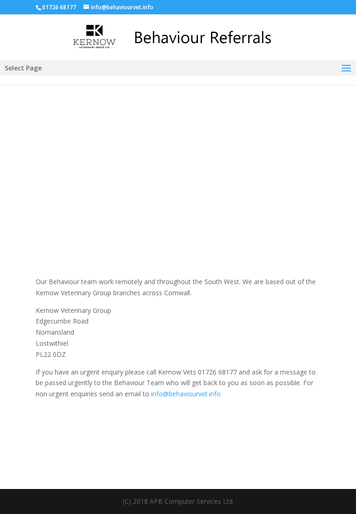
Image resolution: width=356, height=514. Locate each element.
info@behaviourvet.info (186, 393)
